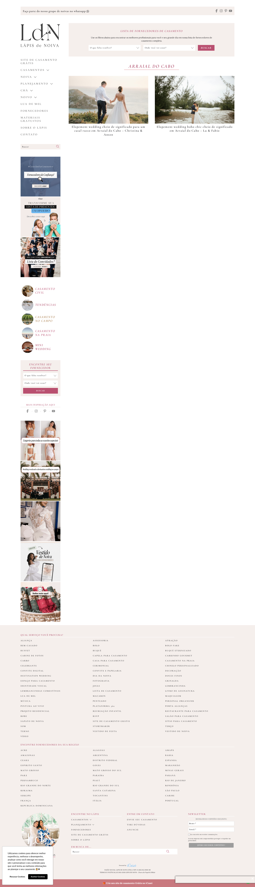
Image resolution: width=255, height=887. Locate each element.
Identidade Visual (34, 686)
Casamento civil (45, 291)
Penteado (99, 701)
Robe (24, 716)
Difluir (153, 872)
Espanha (171, 760)
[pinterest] (226, 11)
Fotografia (101, 681)
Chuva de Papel (143, 872)
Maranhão (172, 765)
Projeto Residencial (35, 711)
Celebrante (29, 666)
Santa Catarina (104, 790)
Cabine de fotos (32, 655)
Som (23, 726)
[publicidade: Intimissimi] (40, 440)
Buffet (25, 650)
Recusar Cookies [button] (17, 877)
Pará (24, 775)
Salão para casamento (181, 716)
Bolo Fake (172, 645)
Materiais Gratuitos (31, 119)
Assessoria (101, 640)
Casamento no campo (45, 319)
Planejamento (34, 83)
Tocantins (100, 795)
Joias (96, 686)
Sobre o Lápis (34, 127)
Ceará (25, 760)
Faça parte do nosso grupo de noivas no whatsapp (54, 11)
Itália (97, 800)
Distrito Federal (105, 760)
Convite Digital (32, 671)
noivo (26, 97)
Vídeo (25, 736)
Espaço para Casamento (38, 681)
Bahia (169, 755)
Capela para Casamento (110, 655)
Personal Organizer (179, 701)
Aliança (26, 640)
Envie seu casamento (142, 819)
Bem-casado (29, 645)
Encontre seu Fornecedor (40, 366)
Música (26, 701)
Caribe (170, 795)
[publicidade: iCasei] (40, 217)
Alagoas (99, 750)
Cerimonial (101, 666)
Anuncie (133, 829)
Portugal (172, 800)
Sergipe (26, 795)
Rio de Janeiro (175, 780)
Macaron (99, 696)
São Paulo (172, 790)
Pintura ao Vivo (32, 706)
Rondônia (172, 785)
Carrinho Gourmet (178, 655)
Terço (169, 726)
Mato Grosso (30, 770)
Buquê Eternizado (178, 650)
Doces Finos (173, 676)
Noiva (26, 77)
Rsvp (96, 716)
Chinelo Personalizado (182, 666)
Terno (25, 731)
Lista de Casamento (107, 691)
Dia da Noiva (102, 676)
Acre (24, 750)
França (26, 800)
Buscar (40, 390)
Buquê (97, 650)
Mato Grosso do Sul (107, 770)
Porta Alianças (176, 706)
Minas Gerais (174, 770)
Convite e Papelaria (107, 671)
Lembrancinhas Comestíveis (41, 691)
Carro (25, 660)
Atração (171, 640)
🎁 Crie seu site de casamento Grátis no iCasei (127, 883)
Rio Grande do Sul (106, 785)
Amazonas (28, 755)
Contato (29, 134)
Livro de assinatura (180, 691)
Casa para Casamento (108, 660)
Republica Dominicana (37, 805)
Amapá (169, 750)
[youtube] (230, 11)
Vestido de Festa (105, 731)
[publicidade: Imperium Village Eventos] (40, 481)
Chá (24, 90)
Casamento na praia (45, 333)
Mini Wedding (43, 347)
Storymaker (101, 726)
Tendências (45, 305)
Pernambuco (29, 780)
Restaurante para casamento (186, 711)
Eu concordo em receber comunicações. (204, 834)
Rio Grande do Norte (36, 785)
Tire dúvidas (136, 824)
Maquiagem (173, 696)
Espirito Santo (31, 765)
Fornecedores (34, 111)
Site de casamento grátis (90, 835)
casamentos (33, 70)
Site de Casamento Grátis (111, 721)
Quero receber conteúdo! (211, 845)
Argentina (100, 755)
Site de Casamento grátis (39, 61)
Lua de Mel (31, 104)
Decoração (173, 671)
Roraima (27, 790)
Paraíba (98, 775)
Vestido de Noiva (177, 731)
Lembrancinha (175, 686)
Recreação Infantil (107, 711)
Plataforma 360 (104, 706)
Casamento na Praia (180, 660)
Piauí (96, 780)
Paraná (170, 775)
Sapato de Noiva (32, 721)
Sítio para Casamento (181, 721)
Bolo (96, 645)
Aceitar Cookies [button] (38, 877)
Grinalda (172, 681)
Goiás (97, 765)
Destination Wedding (36, 676)
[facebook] (216, 11)
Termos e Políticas (107, 872)
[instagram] (221, 11)
